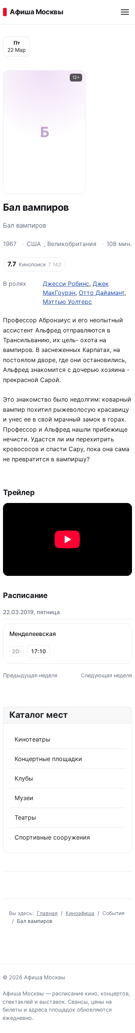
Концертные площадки (48, 759)
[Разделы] (125, 12)
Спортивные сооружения (52, 837)
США (34, 244)
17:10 (38, 651)
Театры (25, 817)
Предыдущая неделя (30, 675)
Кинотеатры (32, 739)
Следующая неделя (106, 675)
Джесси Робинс (66, 283)
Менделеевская (32, 633)
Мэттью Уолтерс (67, 301)
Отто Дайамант (101, 292)
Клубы (24, 778)
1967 (9, 244)
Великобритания (71, 244)
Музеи (24, 798)
